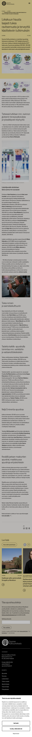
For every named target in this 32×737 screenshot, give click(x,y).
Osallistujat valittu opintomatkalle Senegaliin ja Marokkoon (11, 579)
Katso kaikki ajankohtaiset (9, 544)
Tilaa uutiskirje (6, 627)
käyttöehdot (4, 633)
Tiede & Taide (5, 686)
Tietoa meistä (5, 681)
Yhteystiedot (5, 689)
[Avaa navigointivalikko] (29, 3)
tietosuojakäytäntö (24, 631)
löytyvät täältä (6, 515)
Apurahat (4, 673)
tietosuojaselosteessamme (9, 615)
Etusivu (3, 11)
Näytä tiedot (16, 733)
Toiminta (4, 676)
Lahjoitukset (5, 679)
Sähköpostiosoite (6, 619)
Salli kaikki (16, 723)
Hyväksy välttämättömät (16, 729)
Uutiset (9, 11)
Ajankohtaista (5, 684)
